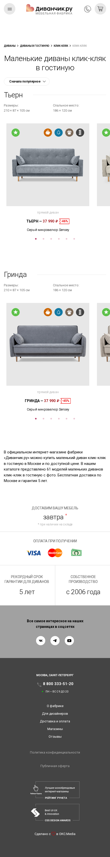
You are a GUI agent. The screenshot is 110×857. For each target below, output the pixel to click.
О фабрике (55, 706)
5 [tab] (66, 239)
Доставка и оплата (55, 721)
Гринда (34, 401)
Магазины (55, 729)
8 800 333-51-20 (87, 9)
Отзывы (55, 736)
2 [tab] (43, 239)
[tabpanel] (48, 177)
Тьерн (34, 221)
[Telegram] (55, 640)
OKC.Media (67, 834)
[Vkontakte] (40, 640)
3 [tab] (51, 239)
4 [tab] (59, 239)
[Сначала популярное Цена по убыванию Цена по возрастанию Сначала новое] (27, 81)
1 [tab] (36, 239)
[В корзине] (100, 9)
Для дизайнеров (55, 713)
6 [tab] (74, 239)
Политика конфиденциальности (55, 752)
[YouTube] (69, 640)
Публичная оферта (55, 766)
